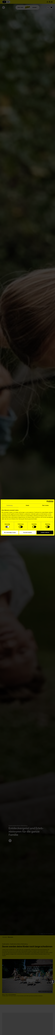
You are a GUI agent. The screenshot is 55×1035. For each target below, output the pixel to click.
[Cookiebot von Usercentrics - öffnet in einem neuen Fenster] (47, 501)
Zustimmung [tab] (10, 505)
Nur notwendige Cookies (10, 532)
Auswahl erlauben (27, 532)
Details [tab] (27, 505)
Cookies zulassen (45, 532)
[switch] (21, 527)
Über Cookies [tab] (45, 505)
